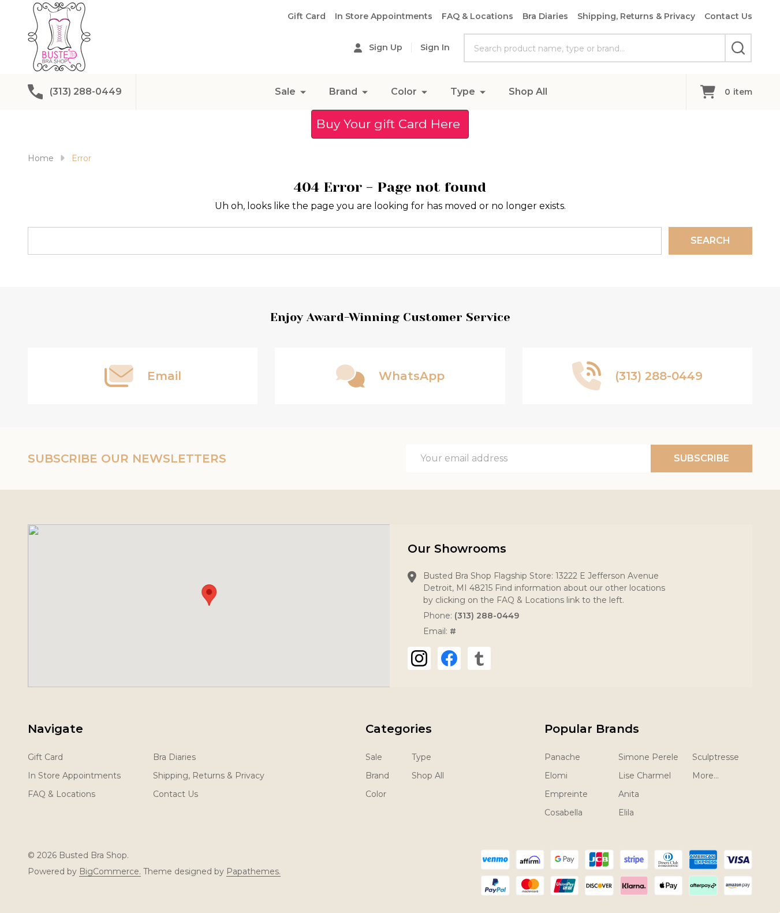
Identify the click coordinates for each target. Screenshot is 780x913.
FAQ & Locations (477, 16)
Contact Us (728, 16)
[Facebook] (449, 658)
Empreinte (566, 794)
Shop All (528, 91)
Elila (626, 812)
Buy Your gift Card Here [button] (390, 124)
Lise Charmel (644, 775)
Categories (398, 729)
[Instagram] (419, 658)
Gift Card (307, 16)
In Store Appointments (383, 16)
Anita (628, 794)
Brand (343, 91)
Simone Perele (648, 757)
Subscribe (701, 458)
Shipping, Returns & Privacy (636, 16)
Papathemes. (253, 871)
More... (705, 775)
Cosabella (563, 812)
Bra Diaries (545, 16)
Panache (562, 757)
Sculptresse (715, 757)
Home (41, 158)
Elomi (556, 775)
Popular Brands (591, 729)
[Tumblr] (479, 658)
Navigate (55, 729)
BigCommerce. (110, 871)
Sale (285, 91)
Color (404, 91)
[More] (303, 91)
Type (462, 91)
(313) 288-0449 (486, 615)
